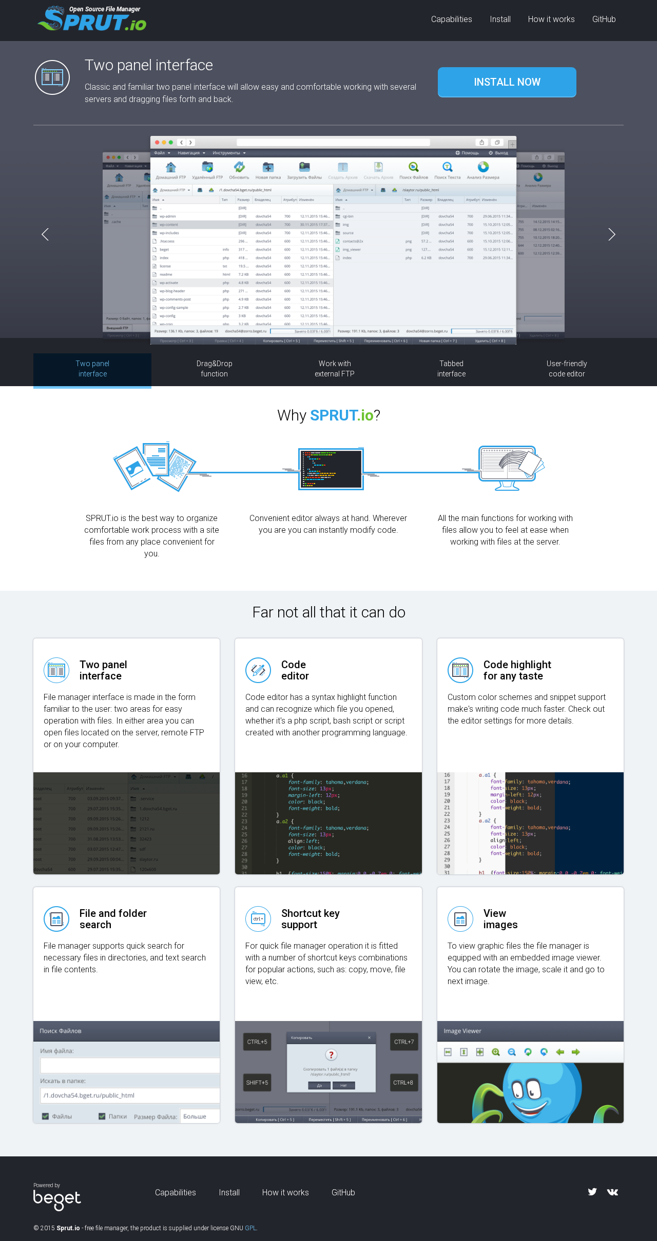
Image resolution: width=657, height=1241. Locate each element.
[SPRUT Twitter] (593, 1192)
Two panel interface (92, 368)
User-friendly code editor (567, 368)
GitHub (604, 19)
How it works (551, 19)
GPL (250, 1228)
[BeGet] (57, 1200)
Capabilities (451, 19)
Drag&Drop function (215, 368)
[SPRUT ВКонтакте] (613, 1192)
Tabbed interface (451, 368)
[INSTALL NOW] (507, 69)
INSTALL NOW (507, 82)
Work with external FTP (335, 368)
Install (500, 19)
